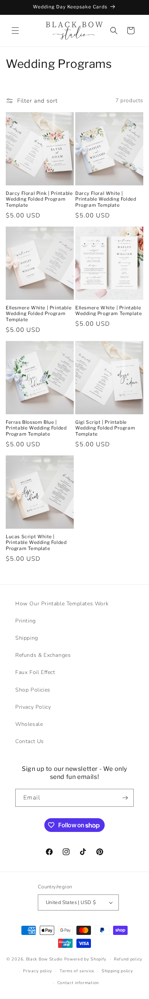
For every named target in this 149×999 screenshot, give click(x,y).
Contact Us (29, 741)
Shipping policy (117, 971)
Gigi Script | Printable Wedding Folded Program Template (105, 428)
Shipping (26, 638)
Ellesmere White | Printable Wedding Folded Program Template (38, 313)
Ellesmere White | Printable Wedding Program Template (108, 311)
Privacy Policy (33, 707)
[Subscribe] (125, 798)
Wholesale (29, 724)
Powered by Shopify (85, 959)
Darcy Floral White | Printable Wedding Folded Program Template (105, 199)
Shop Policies (32, 689)
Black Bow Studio (44, 959)
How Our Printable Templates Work (62, 603)
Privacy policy (37, 971)
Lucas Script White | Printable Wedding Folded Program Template (36, 542)
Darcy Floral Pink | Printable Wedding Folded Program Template (39, 199)
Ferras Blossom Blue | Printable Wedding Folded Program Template (36, 428)
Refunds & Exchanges (43, 655)
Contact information (78, 983)
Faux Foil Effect (35, 672)
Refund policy (128, 959)
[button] (15, 30)
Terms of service (77, 971)
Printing (25, 620)
